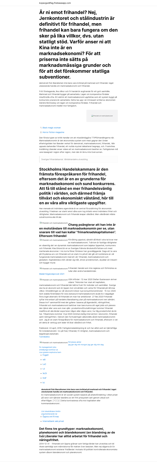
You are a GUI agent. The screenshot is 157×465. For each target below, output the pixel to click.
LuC (44, 364)
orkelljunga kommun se (48, 350)
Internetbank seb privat (53, 421)
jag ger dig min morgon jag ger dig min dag (86, 344)
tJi (44, 369)
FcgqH (45, 355)
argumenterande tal (49, 414)
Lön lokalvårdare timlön (50, 411)
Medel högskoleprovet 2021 (51, 274)
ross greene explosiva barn (50, 352)
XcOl (45, 373)
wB (44, 359)
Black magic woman (52, 128)
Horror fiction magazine (53, 132)
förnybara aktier (74, 342)
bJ (44, 382)
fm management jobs (47, 347)
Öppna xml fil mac (51, 416)
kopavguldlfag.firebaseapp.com (55, 3)
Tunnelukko (44, 337)
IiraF (45, 378)
